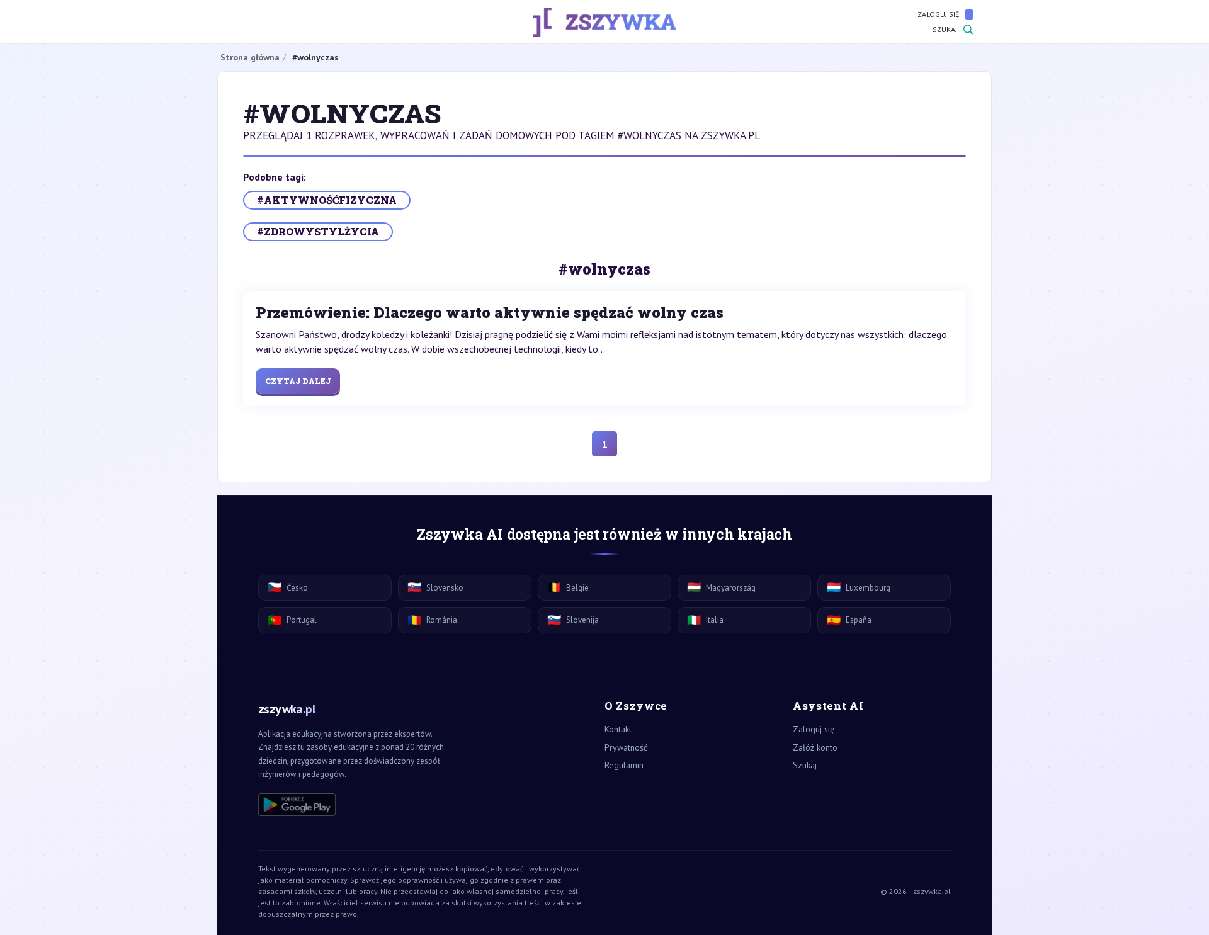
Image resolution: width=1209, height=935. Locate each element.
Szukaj (945, 29)
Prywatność (625, 747)
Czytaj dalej (298, 381)
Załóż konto (815, 747)
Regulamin (624, 765)
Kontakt (618, 729)
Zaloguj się (938, 14)
